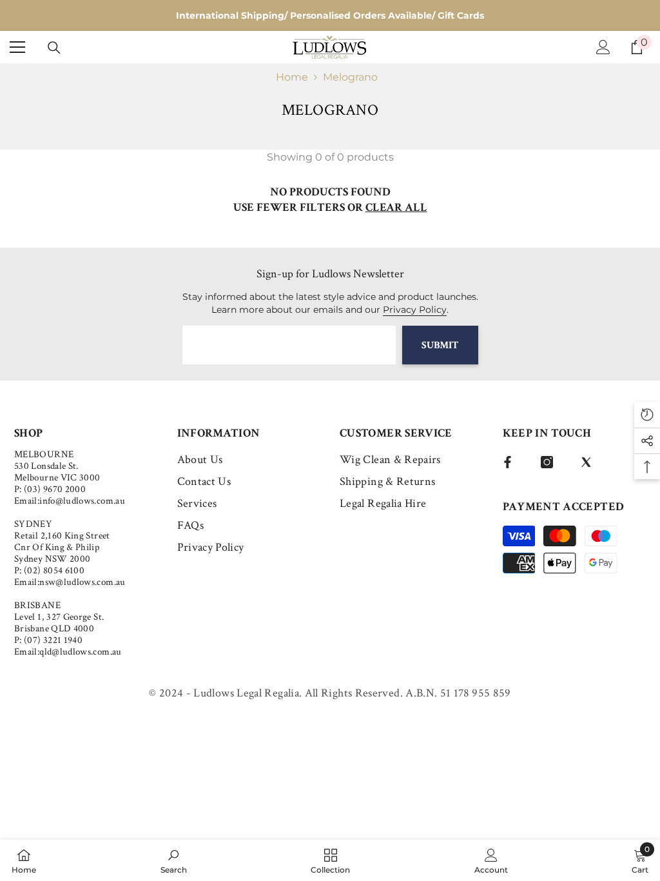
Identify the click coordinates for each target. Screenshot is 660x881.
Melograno (350, 77)
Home (292, 77)
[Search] (54, 47)
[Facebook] (507, 462)
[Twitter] (586, 462)
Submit (440, 345)
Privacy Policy (415, 309)
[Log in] (603, 47)
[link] (173, 860)
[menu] (17, 47)
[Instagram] (547, 462)
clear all (396, 207)
